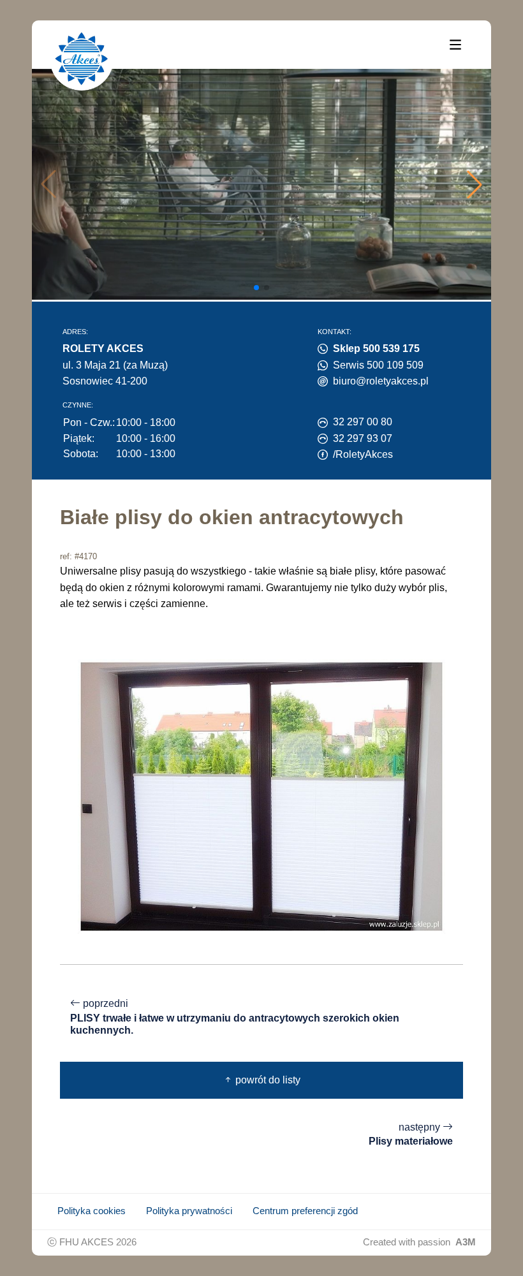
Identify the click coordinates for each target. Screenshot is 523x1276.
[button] (474, 184)
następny (411, 1134)
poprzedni (234, 1017)
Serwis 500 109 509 (378, 365)
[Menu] (455, 44)
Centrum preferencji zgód (305, 1211)
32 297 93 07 (362, 438)
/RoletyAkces (363, 454)
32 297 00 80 (362, 421)
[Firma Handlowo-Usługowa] (82, 59)
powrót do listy (266, 1079)
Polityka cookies (91, 1211)
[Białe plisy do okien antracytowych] (261, 795)
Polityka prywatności (189, 1211)
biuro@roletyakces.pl (381, 381)
